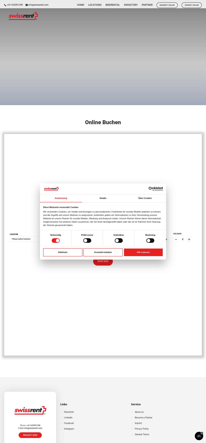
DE (188, 3)
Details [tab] (103, 198)
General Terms (142, 434)
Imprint (138, 423)
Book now (103, 261)
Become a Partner (143, 417)
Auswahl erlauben (103, 252)
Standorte (69, 412)
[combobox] (31, 239)
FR (195, 3)
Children (177, 234)
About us (139, 412)
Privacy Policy (142, 428)
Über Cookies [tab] (145, 198)
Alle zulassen (143, 252)
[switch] (87, 240)
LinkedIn (68, 417)
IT (202, 3)
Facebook (69, 423)
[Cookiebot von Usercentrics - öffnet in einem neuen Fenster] (150, 189)
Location (14, 234)
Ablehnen (62, 252)
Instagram (69, 428)
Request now (30, 435)
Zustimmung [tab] (61, 198)
